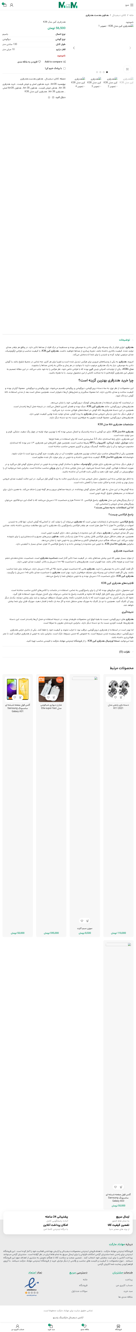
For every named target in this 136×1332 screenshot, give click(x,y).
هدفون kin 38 (30, 88)
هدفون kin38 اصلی (12, 88)
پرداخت (129, 1279)
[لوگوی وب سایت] (68, 5)
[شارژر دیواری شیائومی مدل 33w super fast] (51, 689)
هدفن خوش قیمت (48, 88)
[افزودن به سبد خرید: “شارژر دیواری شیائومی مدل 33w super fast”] (54, 697)
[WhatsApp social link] (49, 97)
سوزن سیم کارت (84, 928)
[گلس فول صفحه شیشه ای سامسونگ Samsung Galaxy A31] (17, 689)
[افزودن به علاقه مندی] (115, 697)
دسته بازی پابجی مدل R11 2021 (118, 706)
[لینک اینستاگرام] (53, 97)
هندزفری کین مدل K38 (36, 91)
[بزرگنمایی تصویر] (127, 69)
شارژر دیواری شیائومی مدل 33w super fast (51, 706)
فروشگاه (83, 1285)
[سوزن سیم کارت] (85, 801)
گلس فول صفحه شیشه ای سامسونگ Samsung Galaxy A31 (17, 708)
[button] (130, 48)
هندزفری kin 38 (56, 91)
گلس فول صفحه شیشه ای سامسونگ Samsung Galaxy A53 (118, 1198)
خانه (132, 15)
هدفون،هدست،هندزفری (97, 15)
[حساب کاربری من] (11, 5)
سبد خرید (128, 1291)
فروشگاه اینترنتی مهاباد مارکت (67, 641)
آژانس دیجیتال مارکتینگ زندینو (68, 1317)
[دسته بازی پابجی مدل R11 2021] (118, 689)
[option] (107, 72)
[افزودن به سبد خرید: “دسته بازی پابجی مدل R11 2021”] (121, 697)
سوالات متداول (79, 1291)
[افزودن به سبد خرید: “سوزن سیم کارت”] (88, 921)
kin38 (54, 84)
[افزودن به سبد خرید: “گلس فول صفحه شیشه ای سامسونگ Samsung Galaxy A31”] (20, 697)
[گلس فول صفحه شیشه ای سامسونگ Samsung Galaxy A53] (118, 1067)
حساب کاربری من (124, 1285)
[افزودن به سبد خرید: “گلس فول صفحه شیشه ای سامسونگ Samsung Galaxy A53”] (121, 1187)
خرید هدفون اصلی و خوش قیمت (33, 84)
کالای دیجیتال (119, 15)
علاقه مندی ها (125, 1297)
